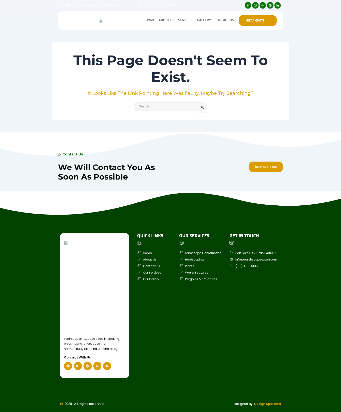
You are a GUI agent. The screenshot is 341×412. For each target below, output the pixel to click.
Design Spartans (267, 404)
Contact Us (224, 20)
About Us (167, 20)
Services (185, 20)
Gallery (204, 20)
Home (150, 20)
